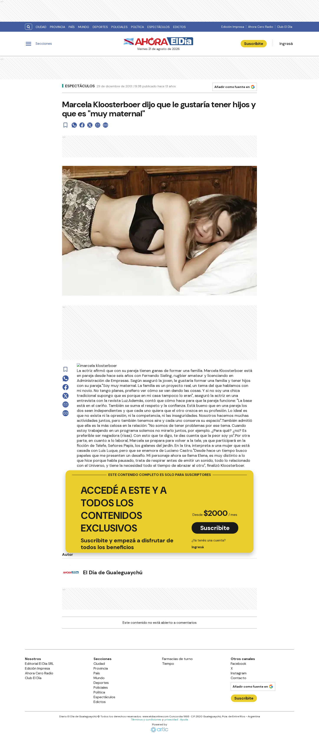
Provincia (57, 27)
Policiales (119, 27)
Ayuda (184, 719)
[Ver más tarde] (65, 125)
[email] (97, 125)
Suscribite (253, 43)
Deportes (100, 27)
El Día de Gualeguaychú (113, 572)
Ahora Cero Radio (260, 27)
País (72, 27)
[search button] (28, 27)
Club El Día (284, 27)
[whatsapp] (74, 125)
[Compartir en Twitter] (89, 125)
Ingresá (286, 43)
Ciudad (41, 27)
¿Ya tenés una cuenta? (209, 543)
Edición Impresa (232, 27)
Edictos (179, 27)
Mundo (83, 27)
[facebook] (82, 125)
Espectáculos (158, 27)
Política (137, 27)
